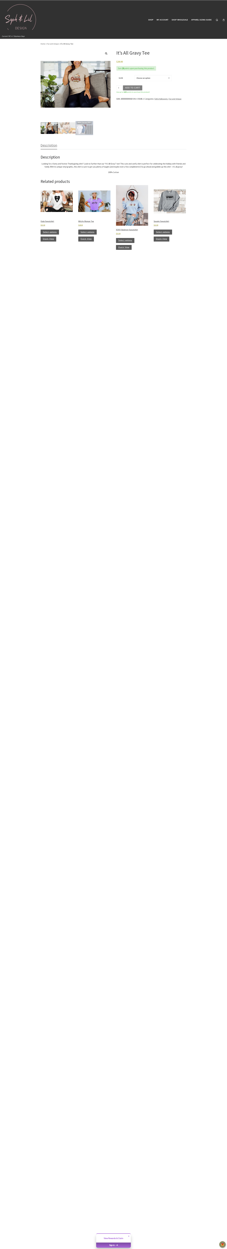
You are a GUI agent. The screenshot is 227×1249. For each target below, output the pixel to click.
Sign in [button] (112, 1245)
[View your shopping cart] (223, 20)
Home (43, 44)
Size (121, 78)
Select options (50, 232)
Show (222, 1244)
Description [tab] (49, 145)
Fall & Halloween (161, 99)
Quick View (48, 239)
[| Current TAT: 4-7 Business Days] (21, 18)
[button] (106, 53)
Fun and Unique (53, 44)
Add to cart (132, 88)
